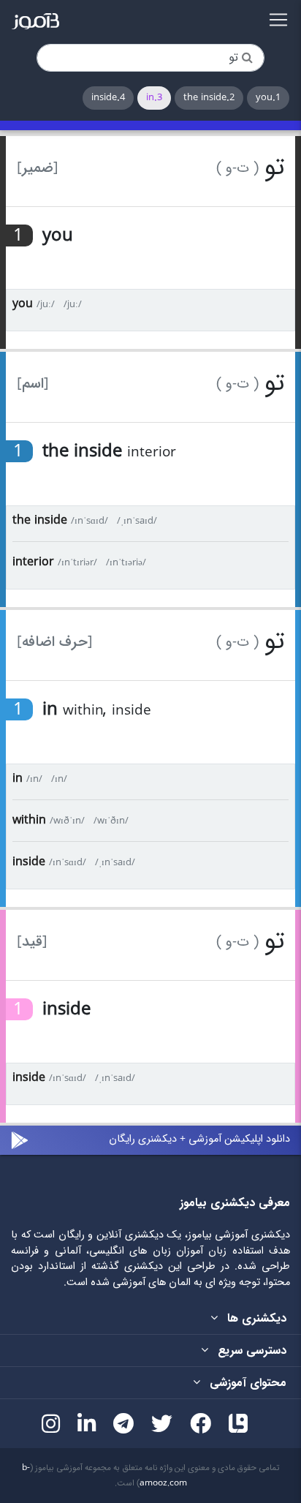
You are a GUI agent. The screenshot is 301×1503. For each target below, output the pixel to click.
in (17, 778)
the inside (39, 520)
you (22, 304)
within (29, 820)
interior (33, 562)
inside (28, 862)
